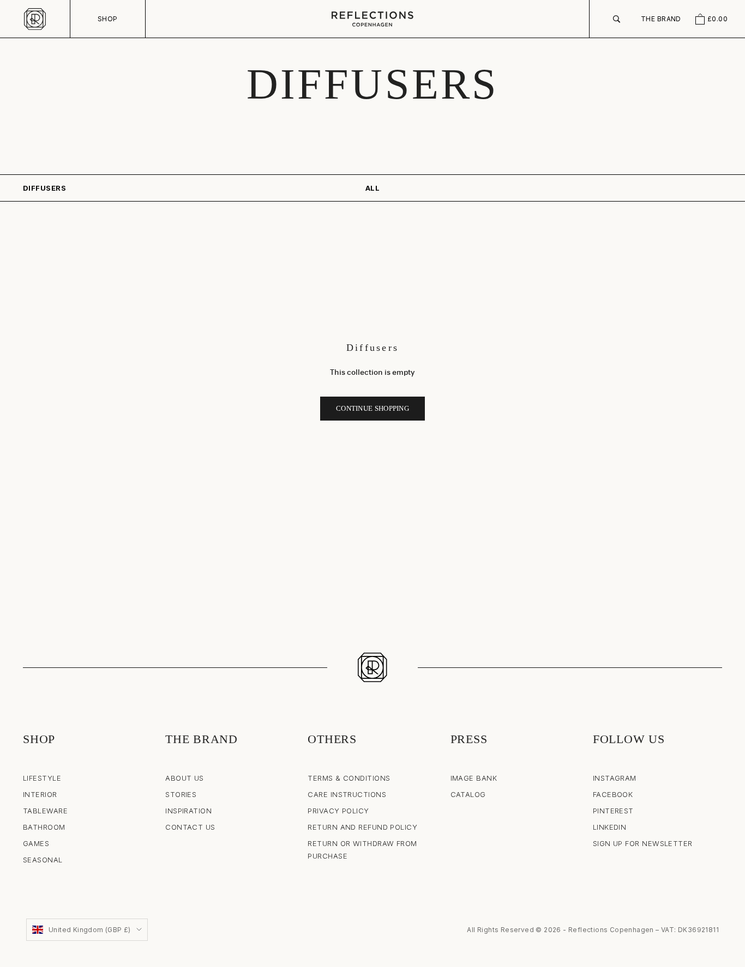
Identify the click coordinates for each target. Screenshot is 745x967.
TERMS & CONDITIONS (349, 778)
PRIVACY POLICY (338, 810)
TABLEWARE (45, 810)
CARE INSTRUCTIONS (347, 794)
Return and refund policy (362, 827)
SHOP (108, 19)
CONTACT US (190, 827)
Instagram (614, 778)
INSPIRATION (188, 810)
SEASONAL (43, 859)
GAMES (36, 843)
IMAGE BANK (473, 778)
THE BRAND (661, 19)
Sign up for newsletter (643, 843)
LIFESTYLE (42, 778)
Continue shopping (372, 408)
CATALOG (468, 794)
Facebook (613, 794)
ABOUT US (184, 778)
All (372, 188)
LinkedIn (610, 827)
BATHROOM (44, 827)
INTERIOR (40, 794)
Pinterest (613, 810)
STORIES (180, 794)
